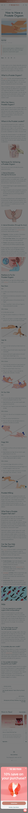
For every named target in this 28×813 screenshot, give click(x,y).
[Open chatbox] (25, 810)
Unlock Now (14, 803)
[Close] (25, 768)
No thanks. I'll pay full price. (14, 807)
